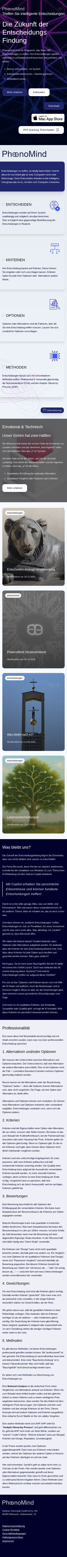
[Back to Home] (13, 8)
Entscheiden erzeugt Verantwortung (31, 569)
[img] (33, 547)
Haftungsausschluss (12, 1537)
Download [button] (53, 106)
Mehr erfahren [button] (14, 92)
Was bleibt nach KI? (20, 734)
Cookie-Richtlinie (10, 1529)
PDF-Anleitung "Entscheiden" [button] (39, 130)
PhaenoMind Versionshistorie (26, 652)
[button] (60, 8)
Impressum (8, 1541)
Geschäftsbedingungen (14, 1533)
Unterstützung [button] (54, 410)
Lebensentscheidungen (23, 817)
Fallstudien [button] (39, 92)
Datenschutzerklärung (13, 1526)
